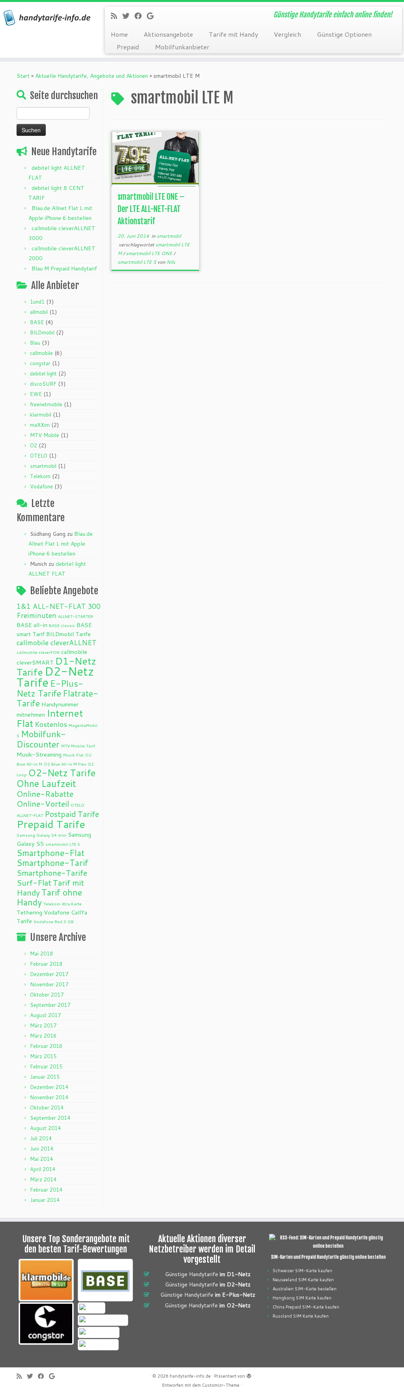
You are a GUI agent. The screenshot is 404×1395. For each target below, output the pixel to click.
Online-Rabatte (45, 793)
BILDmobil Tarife (68, 634)
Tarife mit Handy (233, 34)
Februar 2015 (46, 1066)
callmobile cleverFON (38, 652)
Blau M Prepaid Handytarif (64, 268)
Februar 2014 (46, 1189)
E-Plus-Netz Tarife (50, 688)
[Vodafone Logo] (99, 1332)
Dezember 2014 (49, 1087)
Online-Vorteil (43, 803)
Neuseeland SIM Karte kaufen (303, 1280)
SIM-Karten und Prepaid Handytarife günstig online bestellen (328, 1257)
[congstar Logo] (46, 1323)
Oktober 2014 (47, 1107)
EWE (36, 394)
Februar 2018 (46, 963)
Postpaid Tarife (72, 813)
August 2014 (45, 1128)
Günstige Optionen (344, 34)
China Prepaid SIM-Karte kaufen (306, 1307)
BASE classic (62, 625)
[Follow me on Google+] (153, 16)
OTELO (38, 455)
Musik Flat (73, 755)
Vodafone (41, 486)
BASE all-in (32, 625)
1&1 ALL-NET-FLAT (51, 606)
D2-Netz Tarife (55, 676)
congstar (40, 363)
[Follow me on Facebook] (141, 16)
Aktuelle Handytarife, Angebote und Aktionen (91, 76)
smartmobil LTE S (62, 844)
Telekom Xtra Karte (62, 904)
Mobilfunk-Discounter (41, 739)
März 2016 (43, 1035)
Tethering (29, 912)
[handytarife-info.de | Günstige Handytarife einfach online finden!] (47, 18)
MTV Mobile (44, 435)
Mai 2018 (41, 953)
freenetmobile (46, 404)
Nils (170, 262)
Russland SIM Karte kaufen (301, 1316)
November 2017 (49, 984)
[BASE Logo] (105, 1280)
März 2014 (43, 1179)
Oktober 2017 (47, 994)
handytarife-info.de (190, 1376)
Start (23, 76)
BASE (37, 322)
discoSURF (43, 383)
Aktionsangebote (168, 34)
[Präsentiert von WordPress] (249, 1374)
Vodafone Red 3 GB (54, 921)
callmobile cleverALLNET (57, 643)
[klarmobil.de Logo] (46, 1280)
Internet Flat (50, 718)
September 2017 (50, 1004)
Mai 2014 (41, 1158)
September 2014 (50, 1117)
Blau (35, 342)
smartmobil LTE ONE (150, 253)
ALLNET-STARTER (75, 616)
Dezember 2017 (49, 974)
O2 (33, 445)
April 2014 (42, 1169)
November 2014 (49, 1097)
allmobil (39, 311)
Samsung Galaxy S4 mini (41, 835)
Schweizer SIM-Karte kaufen (302, 1270)
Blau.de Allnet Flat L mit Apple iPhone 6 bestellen (60, 544)
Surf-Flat (34, 882)
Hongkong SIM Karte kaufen (302, 1298)
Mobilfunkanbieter (182, 46)
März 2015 (43, 1056)
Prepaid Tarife (51, 824)
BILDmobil (42, 332)
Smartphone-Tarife (52, 872)
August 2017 (45, 1015)
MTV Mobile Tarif (78, 746)
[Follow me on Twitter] (128, 16)
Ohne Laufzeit (46, 783)
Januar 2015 (45, 1076)
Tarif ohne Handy (49, 897)
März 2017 (43, 1025)
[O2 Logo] (91, 1308)
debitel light (43, 373)
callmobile (41, 353)
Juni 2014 (41, 1148)
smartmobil (43, 465)
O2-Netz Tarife (61, 772)
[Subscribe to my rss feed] (116, 16)
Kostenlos (51, 724)
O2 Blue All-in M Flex (65, 764)
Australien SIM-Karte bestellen (305, 1289)
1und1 (37, 301)
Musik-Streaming (39, 754)
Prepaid (128, 46)
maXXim (40, 424)
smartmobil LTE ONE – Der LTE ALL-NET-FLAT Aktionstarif (151, 209)
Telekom (40, 476)
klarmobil (40, 414)
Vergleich (287, 34)
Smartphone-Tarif (52, 862)
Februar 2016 (46, 1046)
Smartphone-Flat (50, 853)
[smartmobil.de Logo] (103, 1320)
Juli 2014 (41, 1138)
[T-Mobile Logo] (98, 1344)
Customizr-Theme (220, 1385)
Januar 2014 (45, 1199)
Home (119, 34)
